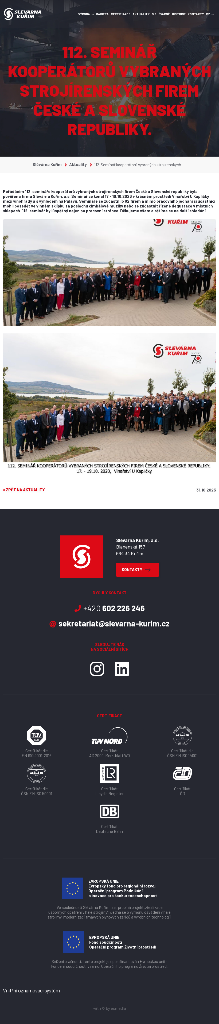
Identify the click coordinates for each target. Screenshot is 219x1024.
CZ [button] (208, 14)
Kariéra (102, 14)
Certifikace (120, 14)
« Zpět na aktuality (24, 490)
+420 (114, 608)
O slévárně (161, 14)
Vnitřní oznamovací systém (31, 990)
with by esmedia (109, 1008)
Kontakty (196, 14)
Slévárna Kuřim (47, 164)
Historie (179, 14)
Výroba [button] (84, 14)
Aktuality (141, 14)
